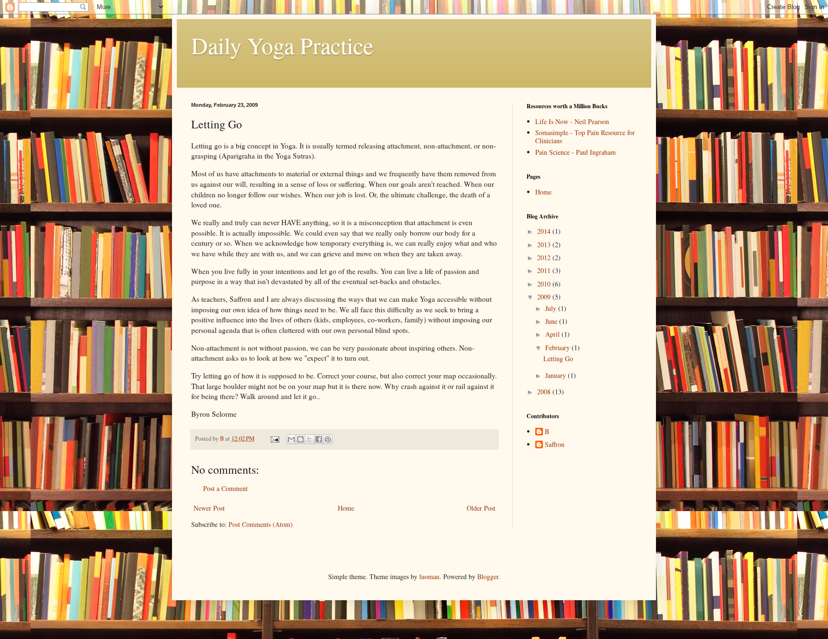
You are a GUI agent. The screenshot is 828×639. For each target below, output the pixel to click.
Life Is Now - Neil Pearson (572, 121)
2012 (544, 257)
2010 (544, 283)
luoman (429, 576)
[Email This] (291, 439)
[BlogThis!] (300, 439)
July (551, 308)
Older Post (481, 508)
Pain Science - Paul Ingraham (575, 152)
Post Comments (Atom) (261, 524)
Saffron (554, 445)
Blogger (487, 576)
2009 (544, 296)
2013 (544, 244)
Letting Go (558, 358)
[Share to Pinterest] (328, 439)
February (558, 347)
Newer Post (209, 508)
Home (346, 508)
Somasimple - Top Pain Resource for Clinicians (585, 136)
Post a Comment (225, 488)
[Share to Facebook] (318, 439)
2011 (544, 270)
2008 (544, 391)
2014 (544, 231)
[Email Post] (274, 438)
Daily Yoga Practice (282, 45)
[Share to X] (309, 439)
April (553, 334)
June (552, 321)
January (556, 375)
